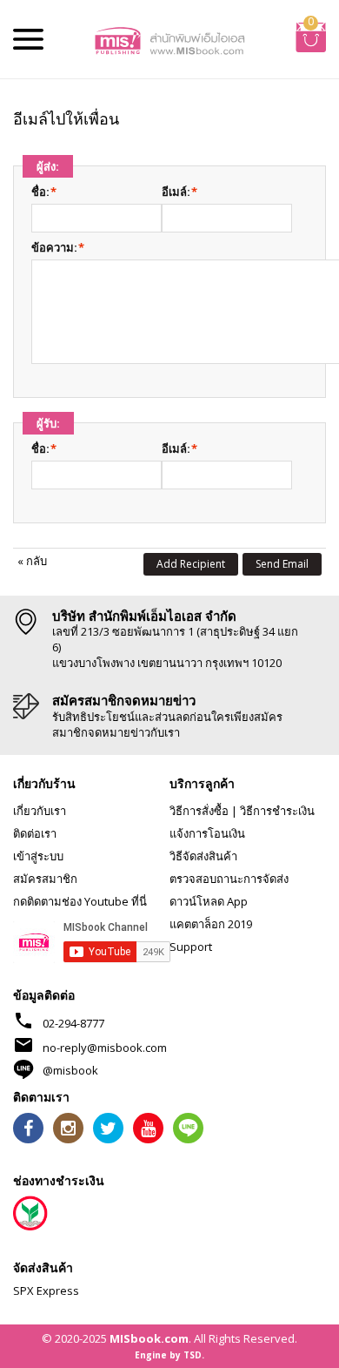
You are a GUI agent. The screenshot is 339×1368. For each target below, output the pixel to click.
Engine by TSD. (169, 1355)
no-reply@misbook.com (105, 1047)
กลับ (32, 561)
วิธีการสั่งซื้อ (199, 811)
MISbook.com (149, 1338)
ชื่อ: (40, 191)
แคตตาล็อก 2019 (211, 924)
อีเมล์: (176, 191)
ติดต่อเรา (34, 833)
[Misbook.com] (169, 39)
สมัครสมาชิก (45, 878)
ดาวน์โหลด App (209, 901)
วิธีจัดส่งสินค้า (203, 856)
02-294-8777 (73, 1023)
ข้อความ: (54, 247)
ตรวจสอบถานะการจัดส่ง (229, 878)
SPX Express (46, 1290)
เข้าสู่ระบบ (38, 856)
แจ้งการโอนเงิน (207, 833)
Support (191, 946)
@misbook (70, 1070)
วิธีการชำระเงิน (277, 811)
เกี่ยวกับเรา (39, 811)
